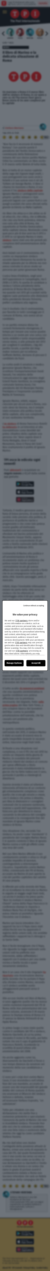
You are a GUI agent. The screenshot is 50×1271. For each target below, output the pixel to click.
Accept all (36, 663)
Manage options (14, 663)
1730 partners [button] (21, 620)
